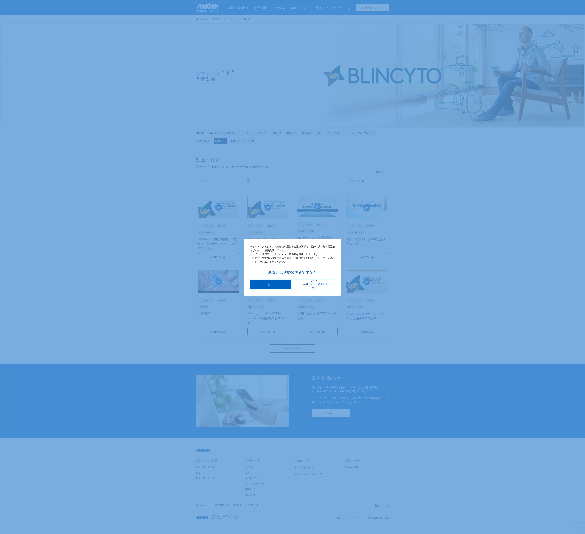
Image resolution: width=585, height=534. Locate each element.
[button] (270, 284)
